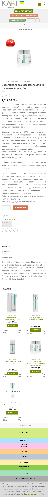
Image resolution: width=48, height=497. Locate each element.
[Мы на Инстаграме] (33, 20)
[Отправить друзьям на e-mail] (12, 230)
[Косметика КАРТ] (14, 4)
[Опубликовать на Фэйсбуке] (8, 230)
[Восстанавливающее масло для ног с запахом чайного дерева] (35, 346)
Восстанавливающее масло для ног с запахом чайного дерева (36, 363)
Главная (5, 81)
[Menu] (39, 4)
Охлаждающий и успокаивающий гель (12, 319)
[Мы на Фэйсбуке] (29, 20)
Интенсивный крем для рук (12, 406)
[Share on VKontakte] (16, 230)
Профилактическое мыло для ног (12, 362)
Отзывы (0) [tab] (6, 251)
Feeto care (25, 81)
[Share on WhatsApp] (4, 230)
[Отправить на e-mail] (37, 20)
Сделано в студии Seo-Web (34, 494)
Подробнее (12, 412)
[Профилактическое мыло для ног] (12, 346)
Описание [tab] (6, 247)
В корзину (20, 208)
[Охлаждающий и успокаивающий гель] (12, 303)
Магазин (14, 81)
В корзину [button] (12, 325)
